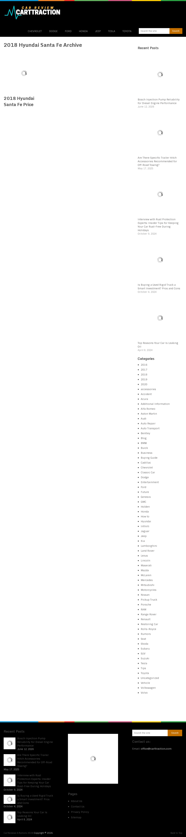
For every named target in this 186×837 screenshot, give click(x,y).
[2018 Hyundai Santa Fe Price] (24, 73)
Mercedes (147, 580)
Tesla (111, 31)
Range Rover (148, 614)
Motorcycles (148, 590)
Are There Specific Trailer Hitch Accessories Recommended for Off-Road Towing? (157, 161)
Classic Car (148, 472)
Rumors (146, 634)
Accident (146, 394)
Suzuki (145, 658)
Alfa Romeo (148, 408)
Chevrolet (35, 31)
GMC (143, 501)
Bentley (145, 433)
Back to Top (176, 833)
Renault (145, 619)
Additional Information (155, 404)
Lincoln (145, 560)
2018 (144, 374)
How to (145, 516)
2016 (144, 364)
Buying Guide (149, 457)
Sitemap (76, 817)
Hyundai (146, 521)
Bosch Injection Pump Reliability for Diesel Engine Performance (35, 742)
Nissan (145, 594)
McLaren (146, 575)
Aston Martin (149, 413)
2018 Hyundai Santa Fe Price (19, 101)
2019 (144, 379)
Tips (143, 668)
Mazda (145, 570)
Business (146, 452)
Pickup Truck (149, 599)
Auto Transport (150, 428)
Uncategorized (150, 678)
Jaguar (145, 531)
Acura (144, 399)
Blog (144, 438)
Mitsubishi (147, 585)
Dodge (53, 31)
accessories (148, 389)
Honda (83, 31)
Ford (68, 31)
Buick (144, 448)
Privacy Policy (80, 812)
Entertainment (150, 482)
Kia (143, 541)
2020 (144, 384)
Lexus (144, 555)
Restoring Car (149, 624)
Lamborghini (149, 545)
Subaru (145, 648)
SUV (143, 653)
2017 (144, 369)
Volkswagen (148, 687)
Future (145, 492)
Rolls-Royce (148, 629)
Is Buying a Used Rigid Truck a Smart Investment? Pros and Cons (35, 799)
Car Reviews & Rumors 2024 (18, 833)
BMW (144, 443)
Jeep (98, 31)
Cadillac (146, 462)
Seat (143, 638)
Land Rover (147, 550)
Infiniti (145, 526)
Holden (145, 506)
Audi (143, 418)
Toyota (127, 31)
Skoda (144, 643)
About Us (76, 801)
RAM (143, 609)
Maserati (146, 565)
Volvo (144, 692)
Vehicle (145, 683)
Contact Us (77, 806)
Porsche (146, 604)
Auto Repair (148, 423)
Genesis (146, 497)
